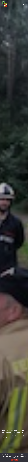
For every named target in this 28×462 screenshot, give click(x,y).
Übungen (17, 435)
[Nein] (26, 457)
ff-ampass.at (8, 435)
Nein (16, 459)
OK (12, 459)
